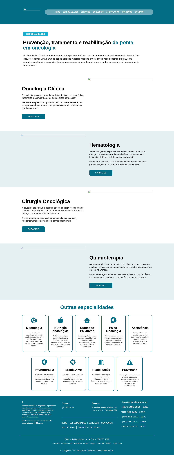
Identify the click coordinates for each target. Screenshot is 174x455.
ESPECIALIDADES (70, 12)
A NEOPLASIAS (112, 12)
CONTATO (139, 12)
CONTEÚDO (127, 12)
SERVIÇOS (85, 12)
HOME (57, 12)
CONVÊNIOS (98, 12)
